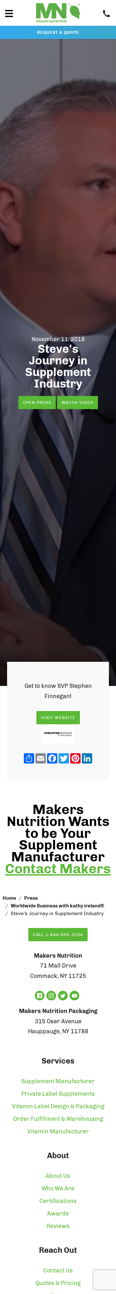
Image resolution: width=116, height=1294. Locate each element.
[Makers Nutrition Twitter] (62, 995)
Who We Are (58, 1188)
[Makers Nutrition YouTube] (74, 995)
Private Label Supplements (58, 1093)
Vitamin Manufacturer (58, 1131)
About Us (58, 1175)
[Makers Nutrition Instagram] (51, 995)
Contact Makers (58, 869)
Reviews (58, 1226)
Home (9, 898)
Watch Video (77, 402)
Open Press (37, 402)
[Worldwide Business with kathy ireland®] (58, 734)
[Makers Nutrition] (58, 23)
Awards (58, 1213)
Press (31, 898)
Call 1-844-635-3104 (58, 934)
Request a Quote (58, 32)
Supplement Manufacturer (58, 1081)
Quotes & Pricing (58, 1283)
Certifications (58, 1201)
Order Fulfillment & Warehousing (58, 1118)
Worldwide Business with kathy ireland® (57, 906)
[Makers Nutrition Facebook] (39, 995)
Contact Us (58, 1270)
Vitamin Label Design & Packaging (58, 1106)
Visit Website (58, 717)
